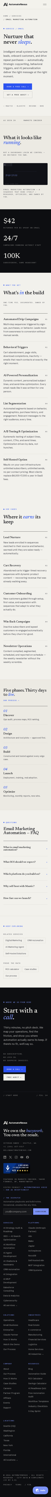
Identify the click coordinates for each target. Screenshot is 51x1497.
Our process (11, 976)
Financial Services (37, 1339)
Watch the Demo (11, 1344)
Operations (8, 1320)
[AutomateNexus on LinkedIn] (4, 1157)
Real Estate (34, 1325)
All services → (10, 1305)
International (9, 1455)
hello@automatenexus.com (17, 1150)
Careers (7, 1388)
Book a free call (18, 87)
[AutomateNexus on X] (10, 1157)
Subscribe (40, 1211)
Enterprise (8, 1330)
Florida (6, 1450)
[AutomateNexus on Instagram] (16, 1157)
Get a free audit (18, 95)
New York (8, 1445)
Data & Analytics (11, 1295)
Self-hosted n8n (36, 1260)
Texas (6, 1440)
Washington (9, 1431)
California (8, 1435)
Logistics (32, 1344)
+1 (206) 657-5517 (13, 1146)
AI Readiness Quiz (37, 1388)
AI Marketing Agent (15, 947)
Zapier (31, 1246)
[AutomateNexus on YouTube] (21, 1157)
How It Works (10, 1339)
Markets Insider (21, 120)
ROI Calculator (35, 1378)
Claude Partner (10, 1334)
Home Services (35, 1349)
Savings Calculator (37, 1383)
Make (31, 1241)
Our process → (11, 700)
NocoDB (32, 1255)
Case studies (31, 969)
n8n (30, 1236)
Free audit (14, 1077)
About (6, 1369)
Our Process (9, 1349)
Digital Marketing (14, 940)
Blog (30, 1369)
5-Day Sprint (34, 1411)
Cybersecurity (10, 1300)
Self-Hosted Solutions (16, 953)
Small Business (10, 1325)
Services (17, 16)
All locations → (10, 1460)
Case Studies (9, 1383)
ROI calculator (12, 969)
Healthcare (33, 1320)
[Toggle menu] (45, 4)
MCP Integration (36, 1265)
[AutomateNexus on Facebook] (27, 1157)
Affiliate (7, 1398)
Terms (18, 1485)
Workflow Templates (38, 1401)
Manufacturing (35, 1334)
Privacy (7, 1485)
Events (6, 1403)
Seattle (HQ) (9, 1426)
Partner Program (11, 1393)
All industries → (36, 1354)
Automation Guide (37, 1374)
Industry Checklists (38, 1406)
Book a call (15, 1069)
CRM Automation (35, 940)
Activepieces (34, 1250)
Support (7, 1407)
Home (5, 16)
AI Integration (10, 1274)
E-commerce (34, 1330)
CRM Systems (35, 1270)
